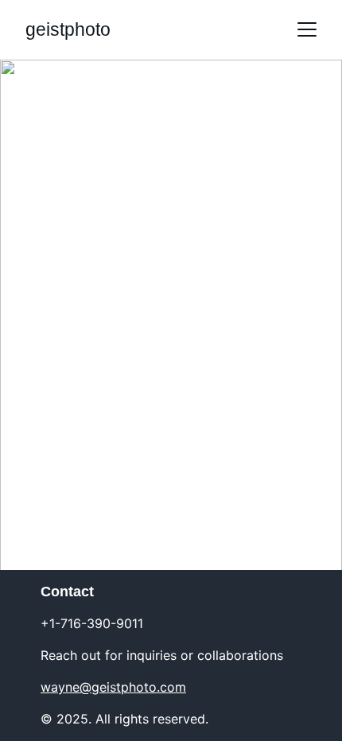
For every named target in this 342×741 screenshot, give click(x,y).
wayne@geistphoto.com (113, 687)
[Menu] (307, 29)
